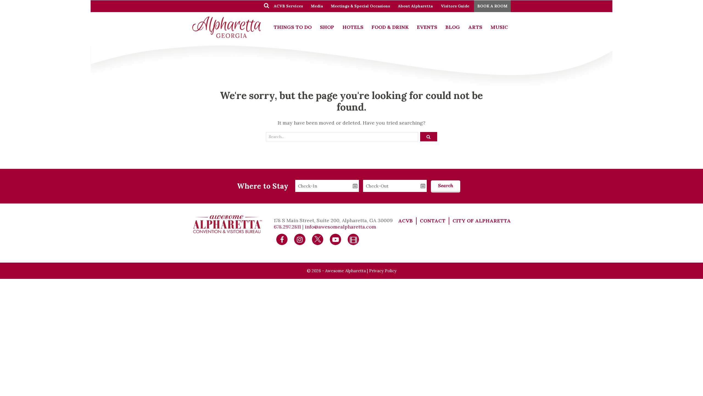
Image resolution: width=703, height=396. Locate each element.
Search (445, 185)
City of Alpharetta (482, 221)
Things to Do (293, 27)
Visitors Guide (455, 6)
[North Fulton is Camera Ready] (353, 239)
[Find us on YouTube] (335, 239)
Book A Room (492, 6)
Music (499, 27)
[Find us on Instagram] (300, 239)
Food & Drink (390, 27)
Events (427, 27)
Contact (432, 221)
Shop (327, 27)
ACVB (405, 221)
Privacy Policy (383, 270)
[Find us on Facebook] (282, 239)
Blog (452, 27)
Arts (475, 27)
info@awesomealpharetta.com (340, 227)
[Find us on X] (317, 239)
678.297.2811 (287, 227)
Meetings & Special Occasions (360, 6)
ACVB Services (288, 6)
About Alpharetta (415, 6)
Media (317, 6)
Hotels (352, 27)
